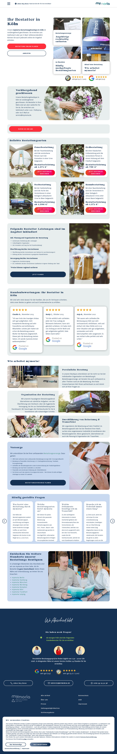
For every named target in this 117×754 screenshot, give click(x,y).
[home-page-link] (103, 3)
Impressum (82, 704)
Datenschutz (83, 695)
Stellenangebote (47, 712)
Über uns (44, 700)
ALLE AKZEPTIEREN (40, 744)
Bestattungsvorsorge (52, 453)
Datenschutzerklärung (89, 737)
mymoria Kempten (19, 587)
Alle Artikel (45, 695)
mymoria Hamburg (19, 580)
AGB (80, 700)
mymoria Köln (17, 589)
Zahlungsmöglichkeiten (50, 708)
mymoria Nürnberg (19, 585)
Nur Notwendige (16, 744)
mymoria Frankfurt (19, 592)
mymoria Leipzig (18, 594)
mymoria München (19, 582)
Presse (43, 704)
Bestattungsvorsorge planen (38, 483)
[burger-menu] (8, 3)
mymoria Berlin (18, 577)
